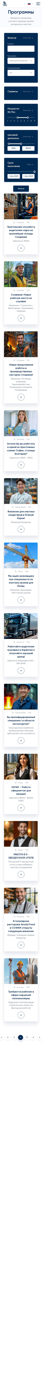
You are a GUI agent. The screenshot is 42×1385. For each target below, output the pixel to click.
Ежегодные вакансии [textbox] (19, 61)
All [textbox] (11, 73)
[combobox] (21, 49)
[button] (31, 4)
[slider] (17, 117)
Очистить (27, 38)
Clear (29, 165)
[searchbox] (11, 49)
